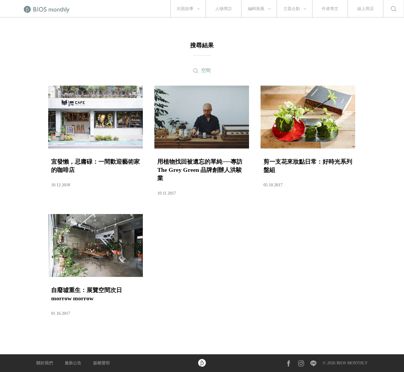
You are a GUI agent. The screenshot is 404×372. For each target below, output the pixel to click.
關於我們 (44, 363)
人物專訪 (223, 8)
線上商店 (365, 8)
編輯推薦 (256, 8)
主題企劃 (291, 8)
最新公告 (73, 363)
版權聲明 (101, 363)
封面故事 (185, 8)
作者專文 (330, 8)
